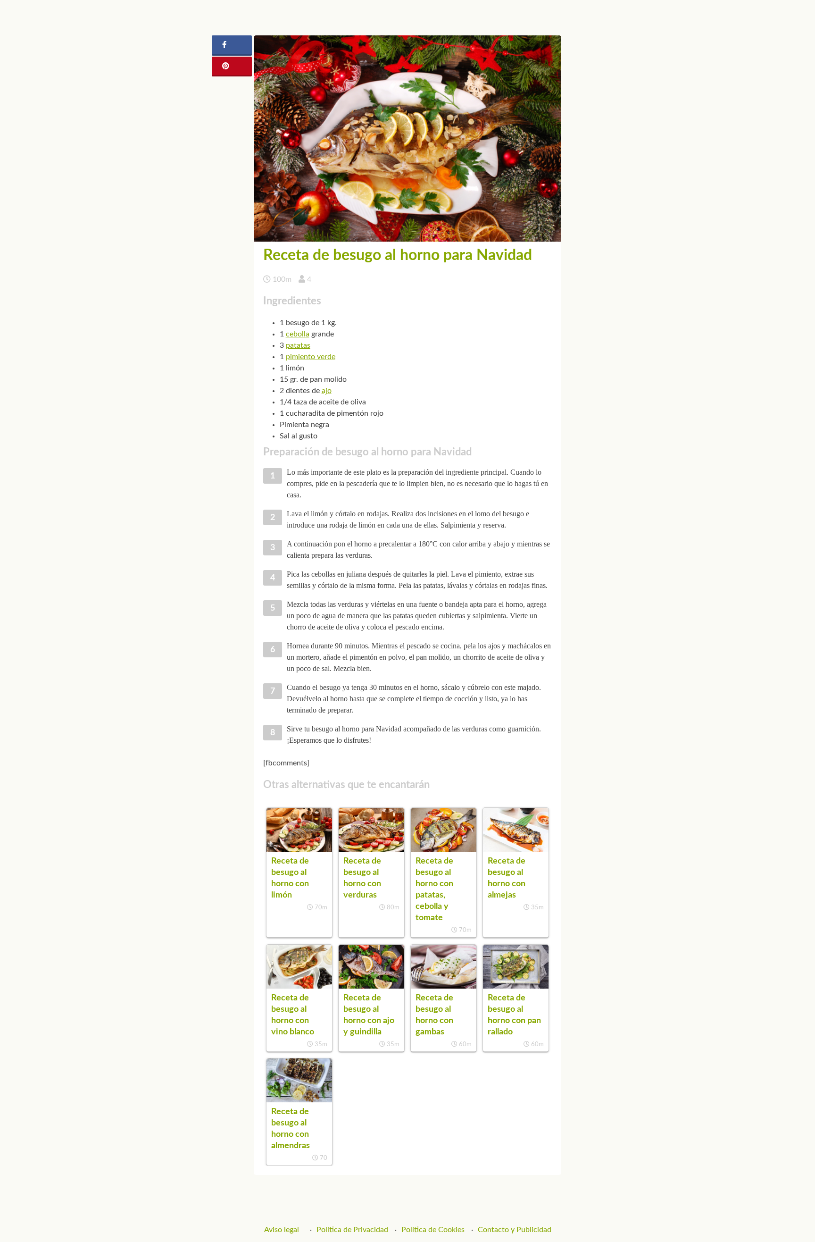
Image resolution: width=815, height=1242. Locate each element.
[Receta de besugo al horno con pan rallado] (516, 986)
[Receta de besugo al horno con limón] (299, 849)
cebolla (297, 334)
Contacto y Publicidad (514, 1230)
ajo (327, 390)
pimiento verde (310, 357)
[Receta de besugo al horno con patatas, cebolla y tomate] (443, 849)
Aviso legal (281, 1230)
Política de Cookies (433, 1230)
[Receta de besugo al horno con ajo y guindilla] (371, 986)
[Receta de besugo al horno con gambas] (443, 986)
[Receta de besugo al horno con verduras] (371, 849)
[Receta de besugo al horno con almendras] (299, 1100)
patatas (298, 345)
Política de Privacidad (352, 1230)
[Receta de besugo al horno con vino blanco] (299, 986)
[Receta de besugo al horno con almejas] (516, 849)
